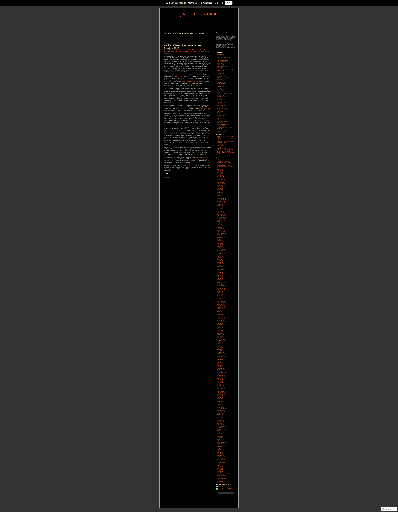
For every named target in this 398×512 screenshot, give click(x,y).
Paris (219, 112)
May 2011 (220, 434)
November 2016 (222, 339)
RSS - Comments (227, 488)
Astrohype (220, 59)
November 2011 (222, 426)
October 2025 (221, 183)
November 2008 (222, 478)
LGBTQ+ (220, 99)
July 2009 (220, 466)
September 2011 (222, 429)
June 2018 (220, 311)
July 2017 (220, 327)
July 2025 (220, 188)
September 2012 (222, 411)
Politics (219, 117)
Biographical (172, 49)
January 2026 (221, 179)
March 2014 (221, 385)
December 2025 (222, 181)
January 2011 (221, 440)
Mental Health (221, 105)
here (189, 162)
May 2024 (220, 208)
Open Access (221, 109)
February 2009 (221, 474)
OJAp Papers (221, 108)
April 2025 (220, 192)
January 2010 (221, 458)
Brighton (220, 70)
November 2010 (222, 443)
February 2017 (221, 334)
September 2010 (222, 446)
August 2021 (221, 256)
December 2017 (222, 320)
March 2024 (221, 211)
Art (218, 56)
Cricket (219, 80)
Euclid (219, 86)
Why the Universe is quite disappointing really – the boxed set (225, 166)
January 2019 (221, 301)
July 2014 (220, 379)
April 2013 (220, 401)
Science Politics (222, 121)
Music (181, 49)
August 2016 (221, 343)
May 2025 (220, 191)
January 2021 (221, 266)
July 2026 (220, 170)
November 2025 (222, 182)
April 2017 (220, 331)
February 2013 (221, 404)
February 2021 (221, 265)
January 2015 (221, 371)
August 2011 (221, 430)
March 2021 (221, 263)
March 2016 (221, 350)
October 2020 (221, 270)
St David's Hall (194, 51)
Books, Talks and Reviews (224, 69)
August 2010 (221, 448)
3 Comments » (168, 177)
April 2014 (220, 384)
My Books (220, 164)
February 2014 (221, 387)
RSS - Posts (226, 486)
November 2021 (222, 252)
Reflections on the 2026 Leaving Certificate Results (225, 142)
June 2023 (220, 224)
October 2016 (221, 340)
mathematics (221, 102)
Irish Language (221, 96)
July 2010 (220, 449)
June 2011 (220, 433)
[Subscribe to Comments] (219, 488)
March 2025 (221, 194)
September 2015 (222, 359)
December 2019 (222, 285)
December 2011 (222, 424)
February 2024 (221, 212)
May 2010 (220, 452)
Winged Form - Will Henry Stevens (226, 155)
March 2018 (221, 315)
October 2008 (221, 479)
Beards (219, 64)
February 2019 (221, 300)
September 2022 (222, 237)
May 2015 (220, 365)
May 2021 (220, 260)
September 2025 (222, 185)
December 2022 (222, 233)
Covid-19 (220, 79)
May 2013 (220, 400)
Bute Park (220, 72)
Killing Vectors (221, 144)
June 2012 (220, 416)
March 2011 (221, 437)
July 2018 (220, 310)
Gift (228, 3)
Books (219, 67)
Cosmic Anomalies (222, 77)
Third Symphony (176, 76)
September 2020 (222, 272)
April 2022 (220, 244)
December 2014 (222, 372)
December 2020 (222, 268)
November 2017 (222, 321)
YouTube (220, 131)
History (219, 95)
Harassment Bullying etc (224, 93)
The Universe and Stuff (223, 127)
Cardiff (177, 49)
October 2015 (221, 358)
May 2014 (220, 382)
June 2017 (220, 329)
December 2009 (222, 459)
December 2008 (222, 477)
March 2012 (221, 420)
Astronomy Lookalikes (223, 60)
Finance (220, 89)
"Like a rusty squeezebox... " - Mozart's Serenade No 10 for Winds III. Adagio (226, 152)
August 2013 (221, 395)
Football (220, 90)
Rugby (219, 119)
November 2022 (222, 234)
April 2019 (220, 297)
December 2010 (222, 442)
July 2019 (220, 292)
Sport (219, 122)
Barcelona (220, 63)
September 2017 (222, 324)
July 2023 (220, 223)
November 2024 (222, 199)
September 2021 (222, 255)
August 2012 (221, 413)
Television (220, 125)
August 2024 (221, 204)
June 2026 (220, 172)
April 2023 (220, 227)
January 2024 (221, 214)
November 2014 (222, 374)
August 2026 (221, 169)
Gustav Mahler (174, 51)
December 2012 (222, 407)
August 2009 (221, 465)
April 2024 (220, 210)
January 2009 (221, 475)
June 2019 (220, 294)
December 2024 (222, 198)
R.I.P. (219, 118)
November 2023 (222, 217)
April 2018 (220, 314)
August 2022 (221, 239)
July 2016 (220, 345)
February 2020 (221, 282)
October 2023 (221, 218)
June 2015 (220, 363)
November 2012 (222, 408)
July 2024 (220, 205)
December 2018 (222, 302)
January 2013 (221, 405)
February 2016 (221, 352)
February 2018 (221, 317)
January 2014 (221, 388)
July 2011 (220, 432)
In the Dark (199, 14)
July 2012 (220, 414)
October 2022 (221, 236)
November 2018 (222, 304)
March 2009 (221, 472)
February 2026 (221, 178)
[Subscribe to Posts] (219, 486)
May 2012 (220, 417)
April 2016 (220, 349)
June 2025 (220, 189)
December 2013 (222, 390)
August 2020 (221, 273)
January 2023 (221, 231)
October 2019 (221, 288)
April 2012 (220, 419)
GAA (219, 92)
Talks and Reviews (222, 124)
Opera (219, 111)
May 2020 (220, 278)
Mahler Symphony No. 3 (184, 51)
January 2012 (221, 423)
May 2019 (220, 295)
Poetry (219, 115)
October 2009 (221, 462)
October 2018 (221, 305)
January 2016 (221, 353)
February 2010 (221, 456)
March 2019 (221, 298)
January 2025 (221, 196)
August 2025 (221, 186)
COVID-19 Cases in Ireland (224, 162)
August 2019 (221, 291)
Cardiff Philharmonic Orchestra (196, 49)
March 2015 (221, 368)
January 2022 (221, 249)
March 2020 (221, 281)
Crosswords (221, 82)
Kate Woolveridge (198, 85)
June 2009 (220, 468)
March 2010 (221, 455)
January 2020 (221, 284)
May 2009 (220, 469)
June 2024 (220, 207)
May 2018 (220, 313)
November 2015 (222, 356)
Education (220, 85)
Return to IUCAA (222, 148)
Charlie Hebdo (221, 74)
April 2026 (220, 175)
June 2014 (220, 381)
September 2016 (222, 342)
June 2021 (220, 259)
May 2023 (220, 226)
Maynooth (220, 103)
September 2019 (222, 289)
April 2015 (220, 366)
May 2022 (220, 243)
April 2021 (220, 262)
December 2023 (222, 215)
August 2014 (221, 378)
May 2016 (220, 347)
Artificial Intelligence (222, 57)
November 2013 (222, 391)
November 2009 (222, 461)
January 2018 (221, 318)
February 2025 (221, 195)
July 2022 (220, 240)
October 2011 (221, 427)
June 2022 (220, 241)
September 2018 (222, 307)
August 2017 (221, 326)
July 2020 (220, 275)
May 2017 (220, 330)
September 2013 (222, 394)
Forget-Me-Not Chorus (201, 157)
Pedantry (220, 114)
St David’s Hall (174, 82)
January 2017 (221, 336)
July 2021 (220, 257)
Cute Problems (221, 83)
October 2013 (221, 392)
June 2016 (220, 346)
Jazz (219, 98)
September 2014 (222, 376)
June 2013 (220, 398)
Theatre (220, 128)
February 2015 (221, 369)
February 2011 (221, 439)
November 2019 (222, 286)
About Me (220, 145)
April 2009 (220, 471)
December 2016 (222, 337)
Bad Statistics (221, 61)
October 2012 (221, 410)
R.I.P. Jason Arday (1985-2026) (225, 149)
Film (219, 88)
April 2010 (220, 453)
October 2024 (221, 201)
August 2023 (221, 221)
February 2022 (221, 247)
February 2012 (221, 421)
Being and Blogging (223, 147)
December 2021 (222, 250)
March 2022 (221, 246)
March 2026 (221, 176)
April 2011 (220, 436)
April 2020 (220, 279)
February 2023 (221, 230)
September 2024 (222, 202)
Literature (220, 101)
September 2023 (222, 220)
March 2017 (221, 333)
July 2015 (220, 362)
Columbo (220, 76)
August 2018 (221, 308)
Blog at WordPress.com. (199, 505)
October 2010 (221, 445)
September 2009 (222, 464)
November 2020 (222, 269)
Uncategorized (221, 130)
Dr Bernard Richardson (203, 108)
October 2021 (221, 253)
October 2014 (221, 375)
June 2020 (220, 276)
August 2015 (221, 360)
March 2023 (221, 228)
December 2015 (222, 355)
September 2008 (222, 481)
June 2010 (220, 450)
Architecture (221, 54)
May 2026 (220, 173)
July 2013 (220, 397)
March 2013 (221, 403)
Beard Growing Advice (223, 161)
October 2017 (221, 323)
